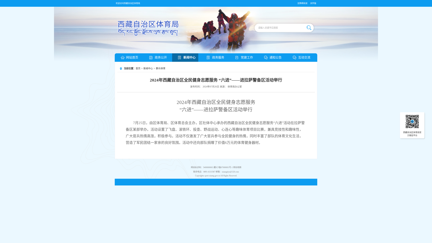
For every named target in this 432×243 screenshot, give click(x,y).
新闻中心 (189, 57)
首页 (138, 68)
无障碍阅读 (302, 3)
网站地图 (237, 167)
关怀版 (313, 3)
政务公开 (161, 57)
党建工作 (247, 57)
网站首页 (132, 57)
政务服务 (218, 57)
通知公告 (275, 57)
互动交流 (304, 57)
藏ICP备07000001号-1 (223, 167)
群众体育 (160, 68)
